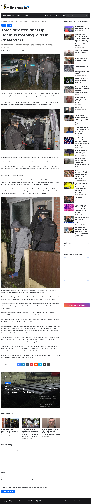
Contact (25, 15)
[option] (30, 390)
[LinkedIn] (23, 364)
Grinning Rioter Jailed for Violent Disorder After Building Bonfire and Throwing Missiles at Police (51, 432)
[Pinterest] (31, 364)
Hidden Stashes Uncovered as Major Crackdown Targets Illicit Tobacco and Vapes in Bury (18, 391)
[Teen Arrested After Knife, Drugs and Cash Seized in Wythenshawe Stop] (69, 89)
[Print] (48, 364)
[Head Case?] (69, 110)
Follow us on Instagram (77, 305)
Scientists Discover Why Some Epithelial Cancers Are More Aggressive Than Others (81, 208)
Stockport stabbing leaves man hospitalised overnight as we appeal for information (81, 187)
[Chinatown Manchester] (69, 199)
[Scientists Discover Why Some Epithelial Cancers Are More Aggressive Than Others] (69, 207)
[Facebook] (19, 364)
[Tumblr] (27, 364)
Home (4, 15)
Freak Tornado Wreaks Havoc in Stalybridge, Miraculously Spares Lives (82, 162)
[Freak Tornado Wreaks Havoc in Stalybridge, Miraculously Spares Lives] (69, 161)
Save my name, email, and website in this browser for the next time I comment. (26, 487)
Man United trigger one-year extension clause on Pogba (81, 152)
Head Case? (79, 107)
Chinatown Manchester (79, 198)
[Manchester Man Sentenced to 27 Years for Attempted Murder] (69, 99)
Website (34, 480)
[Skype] (40, 364)
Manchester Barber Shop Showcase (81, 59)
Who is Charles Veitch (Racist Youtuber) (82, 51)
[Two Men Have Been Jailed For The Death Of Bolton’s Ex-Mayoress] (69, 130)
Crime (8, 21)
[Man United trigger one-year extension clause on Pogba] (69, 152)
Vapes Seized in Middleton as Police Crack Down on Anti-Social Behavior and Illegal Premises (82, 119)
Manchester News (7, 50)
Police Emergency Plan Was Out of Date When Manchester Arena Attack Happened (82, 174)
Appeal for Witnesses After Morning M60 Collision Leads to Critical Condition (82, 220)
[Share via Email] (44, 364)
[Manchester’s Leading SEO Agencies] (69, 29)
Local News (11, 15)
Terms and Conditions (71, 501)
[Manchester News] (15, 6)
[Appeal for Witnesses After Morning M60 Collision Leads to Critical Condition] (69, 219)
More (18, 15)
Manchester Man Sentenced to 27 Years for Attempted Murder (82, 100)
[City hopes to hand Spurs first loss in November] (69, 80)
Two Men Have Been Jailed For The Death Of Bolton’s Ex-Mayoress (82, 130)
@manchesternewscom (73, 254)
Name (3, 472)
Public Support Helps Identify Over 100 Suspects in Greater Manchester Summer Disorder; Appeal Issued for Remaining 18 (30, 433)
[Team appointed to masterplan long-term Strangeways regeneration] (69, 68)
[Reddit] (36, 364)
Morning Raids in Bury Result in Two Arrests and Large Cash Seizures (9, 431)
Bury (7, 383)
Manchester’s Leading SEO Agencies (82, 27)
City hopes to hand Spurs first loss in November (81, 80)
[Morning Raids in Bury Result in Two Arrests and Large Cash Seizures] (10, 423)
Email (3, 480)
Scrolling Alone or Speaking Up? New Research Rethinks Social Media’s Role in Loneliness (82, 141)
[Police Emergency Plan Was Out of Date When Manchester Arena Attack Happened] (69, 173)
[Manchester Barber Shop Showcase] (69, 60)
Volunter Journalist (84, 501)
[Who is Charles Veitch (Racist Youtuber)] (69, 53)
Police (9, 25)
